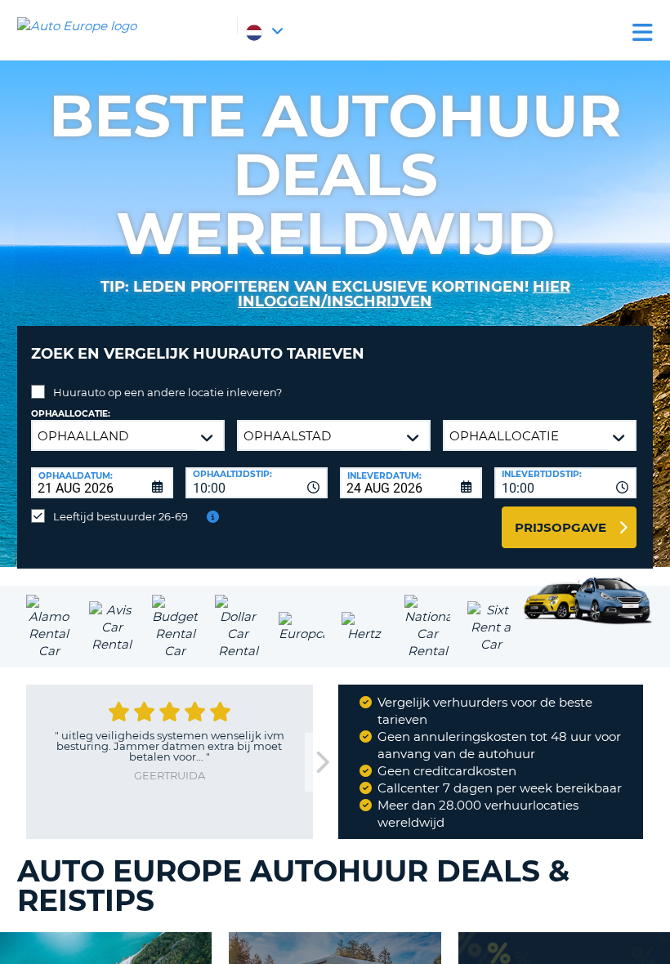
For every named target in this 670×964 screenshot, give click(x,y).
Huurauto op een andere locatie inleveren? (167, 392)
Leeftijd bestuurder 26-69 (120, 516)
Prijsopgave (560, 527)
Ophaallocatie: (70, 413)
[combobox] (256, 483)
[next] (321, 762)
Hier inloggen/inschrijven (404, 294)
